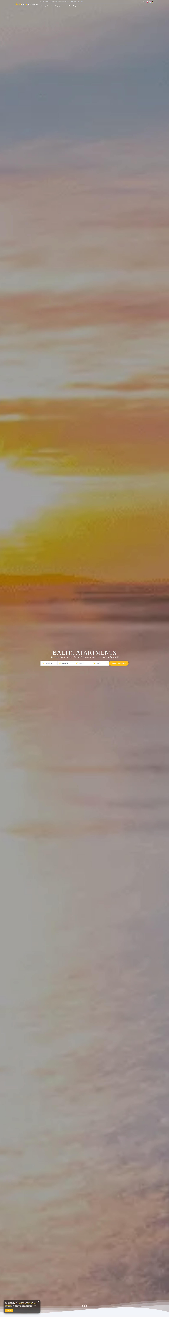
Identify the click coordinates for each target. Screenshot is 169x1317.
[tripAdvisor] (79, 2)
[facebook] (72, 2)
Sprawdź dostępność (119, 663)
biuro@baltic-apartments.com (61, 1)
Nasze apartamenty (46, 6)
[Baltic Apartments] (82, 2)
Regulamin (76, 6)
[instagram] (75, 2)
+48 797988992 (45, 1)
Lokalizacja (48, 663)
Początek (65, 663)
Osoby (98, 663)
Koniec (81, 663)
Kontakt (68, 6)
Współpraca (59, 6)
